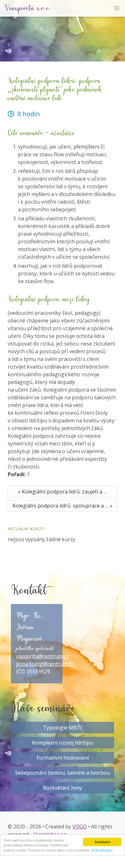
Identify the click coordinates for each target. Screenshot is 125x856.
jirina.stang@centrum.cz (44, 663)
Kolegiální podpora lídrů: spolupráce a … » (63, 505)
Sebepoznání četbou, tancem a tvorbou (62, 772)
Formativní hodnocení (63, 757)
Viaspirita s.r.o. (27, 8)
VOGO (79, 826)
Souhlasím (102, 841)
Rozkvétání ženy (62, 787)
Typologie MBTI (62, 727)
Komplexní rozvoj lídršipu (62, 742)
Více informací (102, 850)
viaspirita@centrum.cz (42, 656)
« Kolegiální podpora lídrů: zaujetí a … (62, 491)
